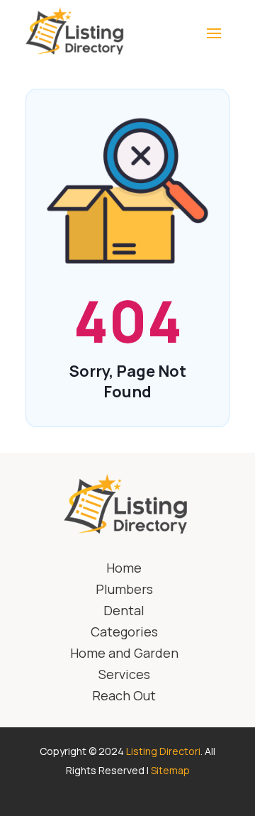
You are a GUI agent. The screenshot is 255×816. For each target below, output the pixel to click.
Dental (123, 612)
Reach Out (124, 697)
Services (124, 676)
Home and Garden (124, 654)
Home (124, 569)
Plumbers (124, 590)
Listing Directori (163, 751)
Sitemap (170, 770)
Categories (124, 633)
